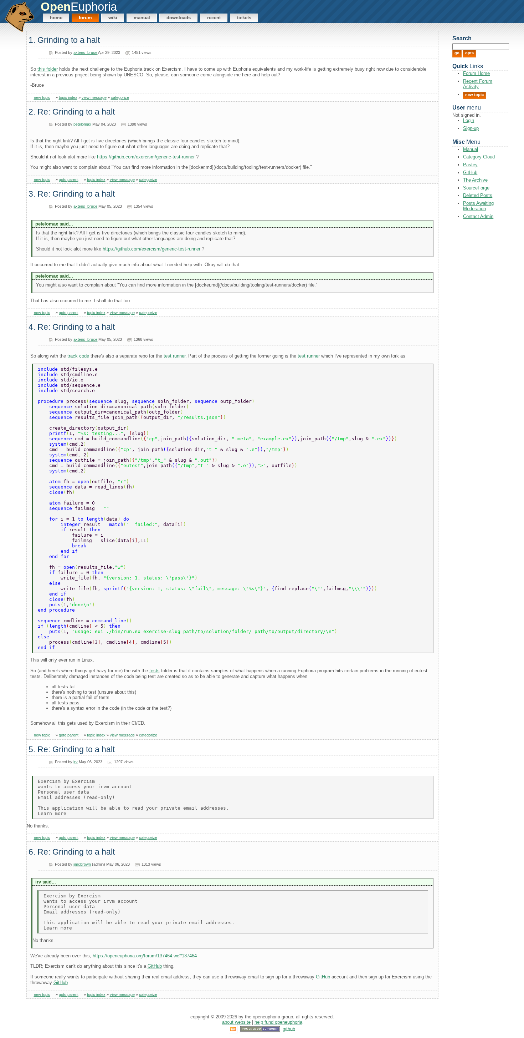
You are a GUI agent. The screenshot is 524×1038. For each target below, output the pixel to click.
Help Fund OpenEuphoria (278, 1022)
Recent (214, 17)
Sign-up (471, 128)
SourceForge (476, 188)
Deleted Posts (477, 195)
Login (468, 120)
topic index (68, 97)
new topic (42, 97)
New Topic (474, 94)
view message (94, 97)
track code (78, 356)
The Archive (475, 180)
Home (56, 17)
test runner (174, 356)
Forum (85, 17)
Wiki (112, 17)
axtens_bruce (85, 52)
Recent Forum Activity (477, 84)
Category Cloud (479, 157)
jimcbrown (82, 864)
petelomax (82, 124)
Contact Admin (478, 216)
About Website (236, 1022)
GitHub (155, 966)
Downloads (178, 17)
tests (154, 670)
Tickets (244, 17)
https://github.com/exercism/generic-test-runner (146, 157)
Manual (142, 17)
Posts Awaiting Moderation (478, 206)
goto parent (68, 179)
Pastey (470, 164)
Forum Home (476, 73)
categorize (120, 97)
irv (75, 762)
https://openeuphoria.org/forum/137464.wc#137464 (145, 955)
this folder (47, 69)
